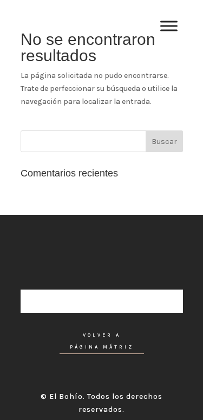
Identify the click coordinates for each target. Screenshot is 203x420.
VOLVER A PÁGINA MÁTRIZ (102, 341)
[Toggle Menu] (169, 26)
